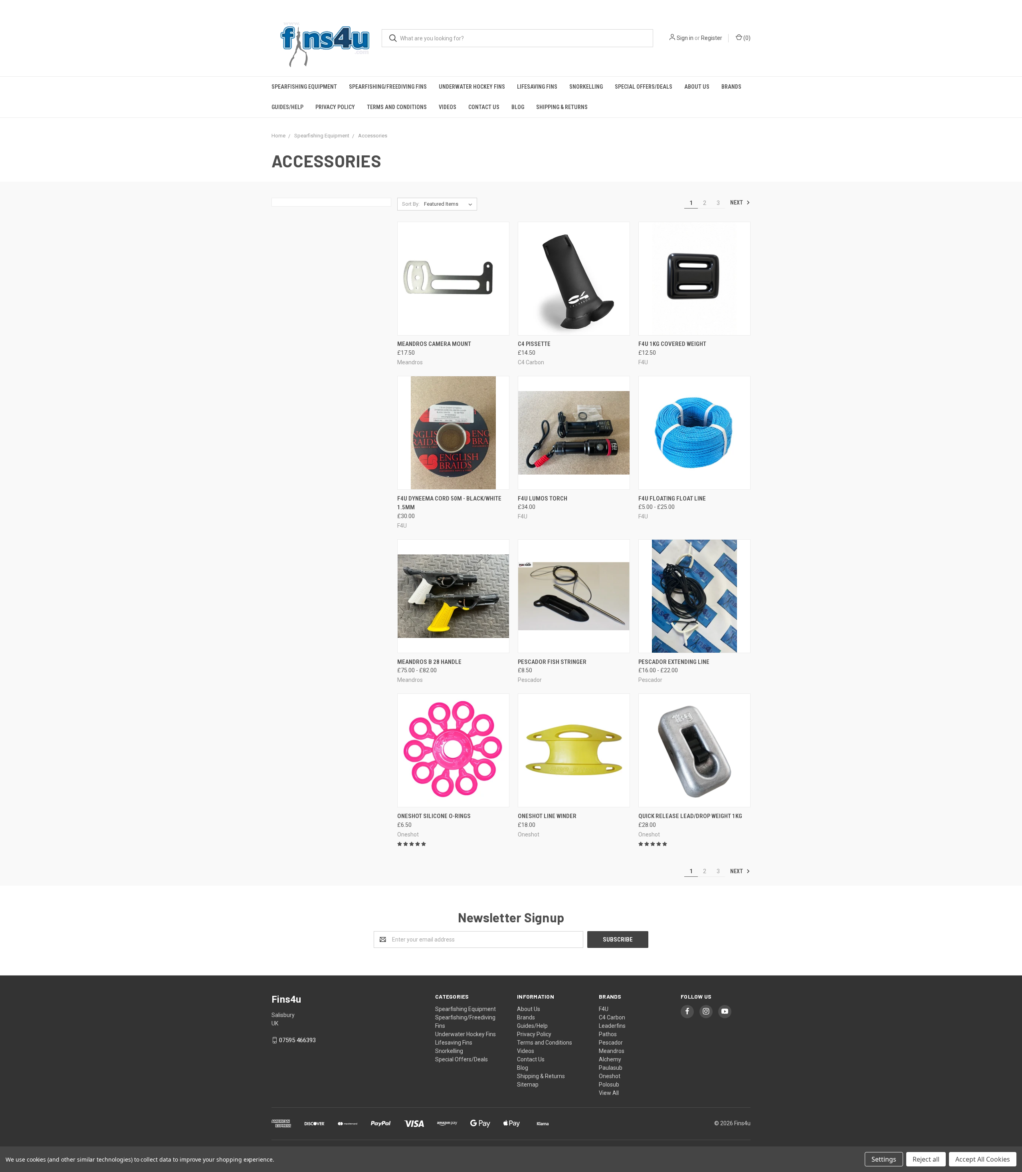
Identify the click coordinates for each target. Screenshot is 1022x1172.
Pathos (608, 1034)
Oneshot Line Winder (547, 816)
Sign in (685, 38)
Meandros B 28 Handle (429, 661)
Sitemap (528, 1084)
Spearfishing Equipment (304, 86)
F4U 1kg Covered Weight (672, 344)
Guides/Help (287, 107)
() (746, 38)
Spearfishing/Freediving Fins (388, 86)
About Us (696, 86)
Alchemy (610, 1059)
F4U (603, 1009)
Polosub (609, 1084)
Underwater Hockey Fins (472, 86)
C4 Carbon (612, 1017)
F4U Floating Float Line (672, 498)
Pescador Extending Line (673, 661)
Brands (731, 86)
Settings (883, 1159)
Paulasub (610, 1068)
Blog (517, 107)
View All (609, 1093)
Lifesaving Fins (537, 86)
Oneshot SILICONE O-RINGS (434, 816)
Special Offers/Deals (643, 86)
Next (737, 202)
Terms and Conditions (397, 107)
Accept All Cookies (982, 1159)
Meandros (611, 1051)
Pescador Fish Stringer (552, 661)
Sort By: (411, 204)
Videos (447, 107)
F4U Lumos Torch (542, 498)
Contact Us (483, 107)
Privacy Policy (335, 107)
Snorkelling (586, 86)
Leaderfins (612, 1026)
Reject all (926, 1159)
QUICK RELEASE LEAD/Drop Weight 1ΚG (690, 816)
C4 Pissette (534, 344)
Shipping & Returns (562, 107)
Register (711, 38)
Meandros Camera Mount (434, 344)
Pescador (611, 1042)
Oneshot (609, 1076)
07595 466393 (297, 1040)
